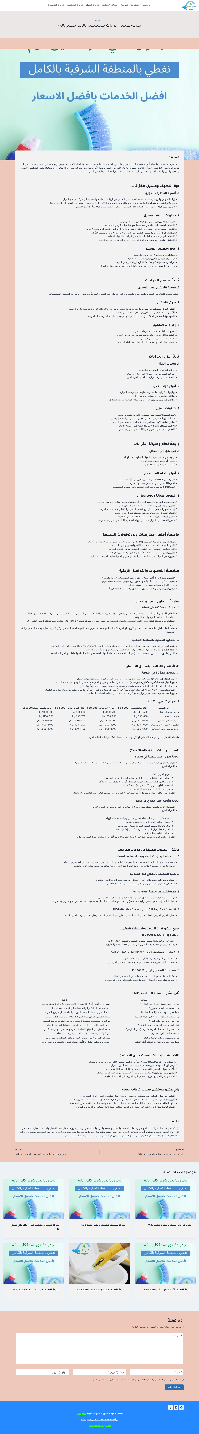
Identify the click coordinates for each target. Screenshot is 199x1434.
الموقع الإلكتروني (60, 1372)
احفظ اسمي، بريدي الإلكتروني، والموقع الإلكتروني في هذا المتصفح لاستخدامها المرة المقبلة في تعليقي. (136, 1379)
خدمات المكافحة (75, 5)
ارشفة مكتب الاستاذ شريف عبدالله (99, 1420)
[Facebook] (181, 1407)
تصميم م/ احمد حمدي (99, 1426)
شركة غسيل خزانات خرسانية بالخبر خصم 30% (161, 1152)
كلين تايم (81, 1414)
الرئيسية (146, 5)
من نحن (124, 5)
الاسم (178, 1372)
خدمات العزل (92, 5)
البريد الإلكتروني (116, 1372)
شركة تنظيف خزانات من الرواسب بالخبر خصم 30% (40, 1152)
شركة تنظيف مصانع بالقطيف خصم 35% (101, 1290)
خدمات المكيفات (56, 5)
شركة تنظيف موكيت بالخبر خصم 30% (103, 1225)
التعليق (178, 1335)
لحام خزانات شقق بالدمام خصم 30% (169, 1225)
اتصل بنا (135, 5)
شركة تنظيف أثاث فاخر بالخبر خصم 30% (167, 1290)
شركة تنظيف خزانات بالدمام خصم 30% (36, 1290)
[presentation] (165, 1199)
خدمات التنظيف (110, 5)
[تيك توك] (170, 1407)
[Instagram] (176, 1407)
